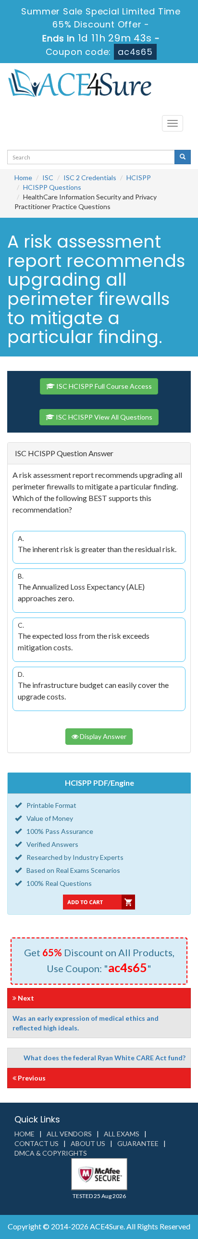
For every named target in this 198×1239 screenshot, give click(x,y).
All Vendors (69, 1134)
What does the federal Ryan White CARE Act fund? (105, 1058)
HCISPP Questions (52, 187)
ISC (47, 177)
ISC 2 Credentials (89, 177)
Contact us (36, 1143)
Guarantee (138, 1143)
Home (23, 177)
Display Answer (102, 736)
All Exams (121, 1134)
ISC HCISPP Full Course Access (103, 386)
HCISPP (138, 177)
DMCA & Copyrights (50, 1153)
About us (88, 1143)
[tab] (99, 453)
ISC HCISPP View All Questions (103, 417)
